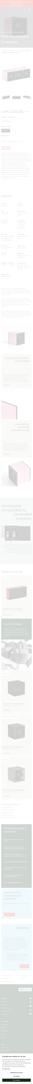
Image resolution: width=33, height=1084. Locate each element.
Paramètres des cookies (16, 1072)
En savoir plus (6, 1068)
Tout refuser (16, 1076)
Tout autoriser (16, 1080)
